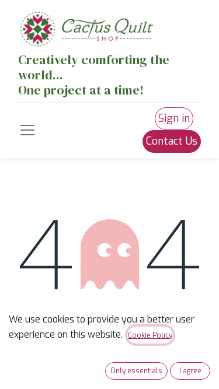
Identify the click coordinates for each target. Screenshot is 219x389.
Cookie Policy (150, 335)
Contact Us (171, 141)
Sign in (174, 118)
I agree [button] (190, 371)
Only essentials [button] (136, 371)
